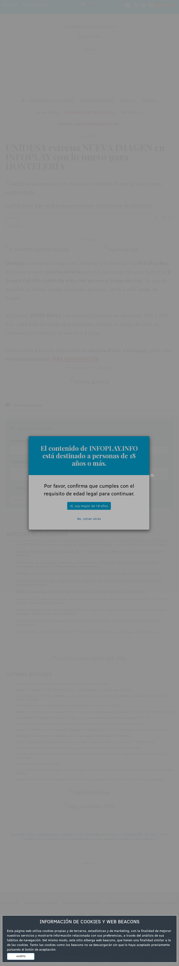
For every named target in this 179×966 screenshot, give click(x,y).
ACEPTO (20, 956)
